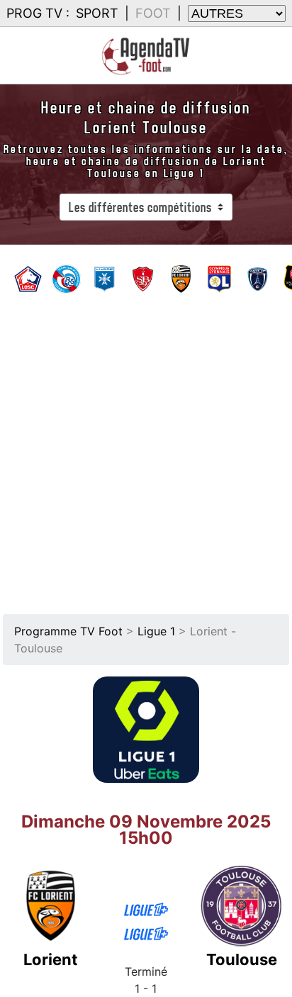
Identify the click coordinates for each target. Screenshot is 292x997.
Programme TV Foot (68, 631)
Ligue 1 (156, 631)
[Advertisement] (146, 449)
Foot (153, 13)
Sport (97, 13)
